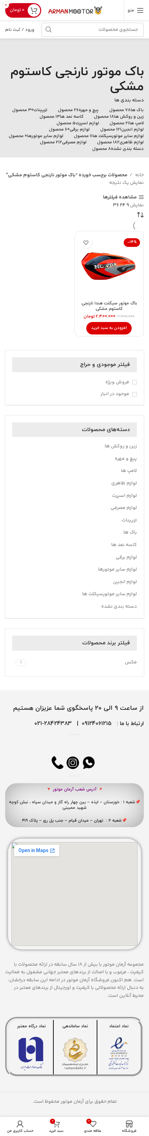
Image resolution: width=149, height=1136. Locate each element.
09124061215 (97, 723)
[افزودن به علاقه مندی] (86, 242)
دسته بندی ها (129, 100)
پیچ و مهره (126, 459)
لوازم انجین (125, 582)
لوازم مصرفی (124, 508)
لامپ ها (129, 471)
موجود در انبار (114, 394)
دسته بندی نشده (119, 606)
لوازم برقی (126, 557)
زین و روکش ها (121, 446)
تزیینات (129, 520)
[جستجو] (48, 30)
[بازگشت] (135, 52)
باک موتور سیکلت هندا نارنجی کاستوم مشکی (109, 306)
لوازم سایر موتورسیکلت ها (109, 594)
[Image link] (119, 1053)
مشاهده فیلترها (120, 197)
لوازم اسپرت (124, 496)
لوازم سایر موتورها (117, 569)
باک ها (130, 532)
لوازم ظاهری (124, 483)
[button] (109, 328)
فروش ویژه (117, 382)
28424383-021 (53, 723)
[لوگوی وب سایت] (76, 10)
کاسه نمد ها (124, 545)
